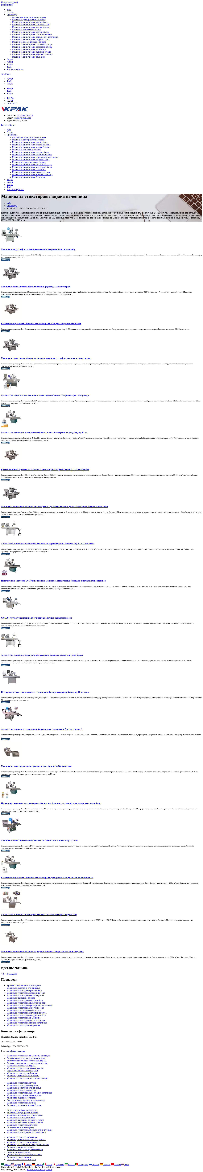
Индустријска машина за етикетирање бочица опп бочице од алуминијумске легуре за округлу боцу (50, 803)
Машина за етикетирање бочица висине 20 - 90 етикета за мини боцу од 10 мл (39, 840)
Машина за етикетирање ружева (22, 1125)
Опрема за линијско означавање (22, 1110)
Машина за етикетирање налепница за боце (27, 1078)
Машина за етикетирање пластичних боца (32, 34)
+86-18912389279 (25, 115)
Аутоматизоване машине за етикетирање (26, 1058)
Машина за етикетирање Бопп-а (22, 1073)
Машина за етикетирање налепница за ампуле (28, 1056)
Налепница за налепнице (18, 1152)
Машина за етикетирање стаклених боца (31, 24)
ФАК (9, 67)
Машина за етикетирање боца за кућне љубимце (29, 1130)
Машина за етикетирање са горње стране (31, 52)
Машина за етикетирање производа (23, 1142)
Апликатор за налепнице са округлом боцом (28, 1144)
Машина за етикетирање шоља (21, 1090)
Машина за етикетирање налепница (29, 49)
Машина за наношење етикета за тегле (25, 1122)
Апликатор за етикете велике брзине (24, 1105)
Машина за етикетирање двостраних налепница (29, 1093)
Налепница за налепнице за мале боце (25, 1149)
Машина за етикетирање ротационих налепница (35, 37)
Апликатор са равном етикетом (21, 1098)
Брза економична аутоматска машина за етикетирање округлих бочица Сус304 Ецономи (45, 469)
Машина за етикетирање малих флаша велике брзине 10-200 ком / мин (36, 766)
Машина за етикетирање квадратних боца (32, 47)
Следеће (13, 973)
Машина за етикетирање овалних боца (30, 32)
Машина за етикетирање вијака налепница (32, 54)
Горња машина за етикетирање (21, 1159)
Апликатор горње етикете (19, 1157)
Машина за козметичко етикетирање (24, 1088)
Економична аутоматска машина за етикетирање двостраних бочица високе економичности (47, 877)
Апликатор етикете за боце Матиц (23, 1075)
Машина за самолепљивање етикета (29, 42)
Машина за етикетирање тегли (21, 1117)
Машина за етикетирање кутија (21, 1083)
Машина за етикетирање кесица (22, 1137)
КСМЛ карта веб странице (39, 1169)
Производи (12, 14)
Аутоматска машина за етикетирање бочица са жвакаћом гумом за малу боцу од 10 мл (44, 432)
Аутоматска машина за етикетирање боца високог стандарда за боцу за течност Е (41, 729)
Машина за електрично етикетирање (24, 1095)
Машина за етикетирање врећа (21, 1065)
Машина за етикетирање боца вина (28, 57)
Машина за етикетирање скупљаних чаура (32, 44)
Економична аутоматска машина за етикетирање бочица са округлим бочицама (41, 323)
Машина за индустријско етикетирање (25, 1115)
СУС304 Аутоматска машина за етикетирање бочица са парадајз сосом (36, 618)
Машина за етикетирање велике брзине (30, 27)
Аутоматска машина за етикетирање (29, 17)
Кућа (9, 9)
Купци (10, 62)
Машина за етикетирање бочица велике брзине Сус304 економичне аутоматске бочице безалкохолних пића (54, 506)
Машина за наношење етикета (26, 29)
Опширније (5, 260)
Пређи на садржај (9, 2)
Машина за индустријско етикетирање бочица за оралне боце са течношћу (38, 249)
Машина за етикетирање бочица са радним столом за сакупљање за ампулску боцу (42, 951)
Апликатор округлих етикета (20, 1147)
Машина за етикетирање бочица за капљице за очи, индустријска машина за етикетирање (46, 358)
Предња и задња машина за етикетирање (26, 1100)
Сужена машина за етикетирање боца (24, 1154)
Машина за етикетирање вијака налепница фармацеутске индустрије (35, 286)
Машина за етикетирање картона (22, 1085)
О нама (10, 12)
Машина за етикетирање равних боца (30, 22)
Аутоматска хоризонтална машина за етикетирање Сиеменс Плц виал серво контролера (45, 395)
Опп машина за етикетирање (20, 1127)
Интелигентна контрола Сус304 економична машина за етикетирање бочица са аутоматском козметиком (53, 581)
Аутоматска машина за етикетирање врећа (27, 1060)
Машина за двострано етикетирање (28, 19)
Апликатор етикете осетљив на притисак (26, 1139)
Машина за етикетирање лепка (21, 1103)
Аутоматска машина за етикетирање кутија (27, 1063)
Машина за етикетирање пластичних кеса (26, 1132)
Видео (10, 59)
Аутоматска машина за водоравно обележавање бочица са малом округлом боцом (42, 655)
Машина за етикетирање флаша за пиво (25, 1068)
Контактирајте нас (15, 69)
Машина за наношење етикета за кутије (25, 1120)
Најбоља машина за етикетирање (22, 1070)
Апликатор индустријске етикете (22, 1112)
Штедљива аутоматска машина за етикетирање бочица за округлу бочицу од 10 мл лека (45, 692)
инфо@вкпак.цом (22, 118)
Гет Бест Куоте (8, 125)
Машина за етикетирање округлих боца (30, 39)
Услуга (10, 64)
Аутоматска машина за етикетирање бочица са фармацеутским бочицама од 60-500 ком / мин (47, 543)
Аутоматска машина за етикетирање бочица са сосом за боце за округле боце (39, 914)
